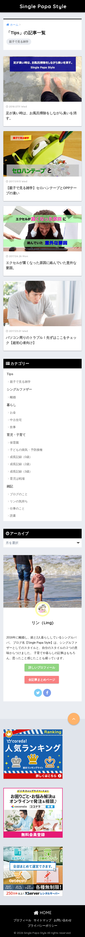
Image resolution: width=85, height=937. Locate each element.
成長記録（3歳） (21, 471)
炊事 (13, 427)
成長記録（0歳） (21, 457)
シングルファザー (19, 389)
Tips (10, 374)
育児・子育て (16, 434)
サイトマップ (42, 920)
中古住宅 (16, 420)
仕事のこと (17, 508)
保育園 (14, 442)
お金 (13, 412)
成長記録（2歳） (21, 464)
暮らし (11, 405)
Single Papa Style (43, 6)
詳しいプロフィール (41, 667)
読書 (13, 515)
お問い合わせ (63, 920)
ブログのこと (19, 494)
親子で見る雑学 (18, 41)
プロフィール (22, 920)
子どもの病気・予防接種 (26, 449)
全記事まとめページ (41, 679)
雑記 (10, 486)
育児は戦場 (17, 478)
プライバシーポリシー (42, 925)
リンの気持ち (19, 501)
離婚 (13, 397)
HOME (45, 912)
